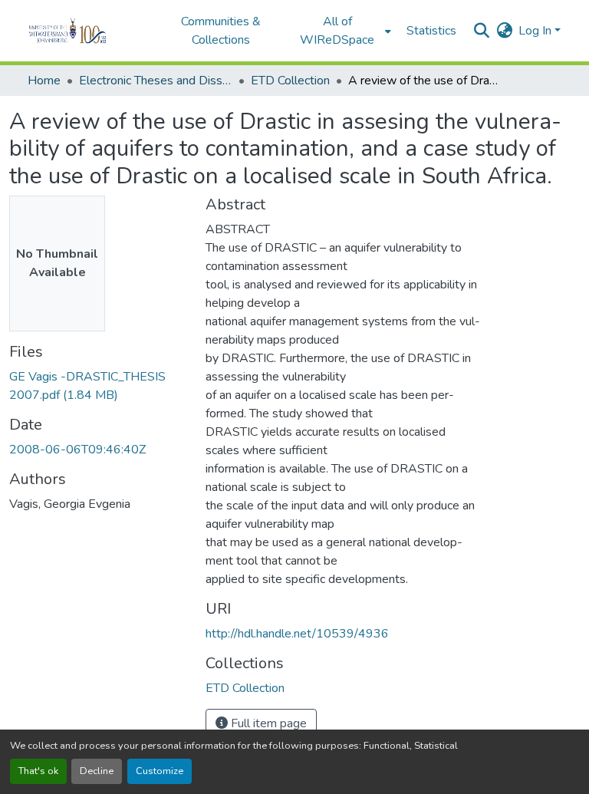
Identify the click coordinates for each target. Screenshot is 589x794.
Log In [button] (536, 30)
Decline (97, 771)
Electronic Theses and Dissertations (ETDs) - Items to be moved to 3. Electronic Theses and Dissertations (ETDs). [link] (155, 80)
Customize (159, 771)
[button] (89, 30)
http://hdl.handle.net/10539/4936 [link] (297, 633)
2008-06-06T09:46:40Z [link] (77, 449)
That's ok (38, 771)
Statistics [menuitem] (431, 30)
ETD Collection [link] (290, 80)
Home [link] (44, 80)
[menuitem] (342, 30)
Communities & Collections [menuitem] (221, 30)
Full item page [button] (267, 723)
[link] (98, 385)
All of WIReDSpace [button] (337, 30)
